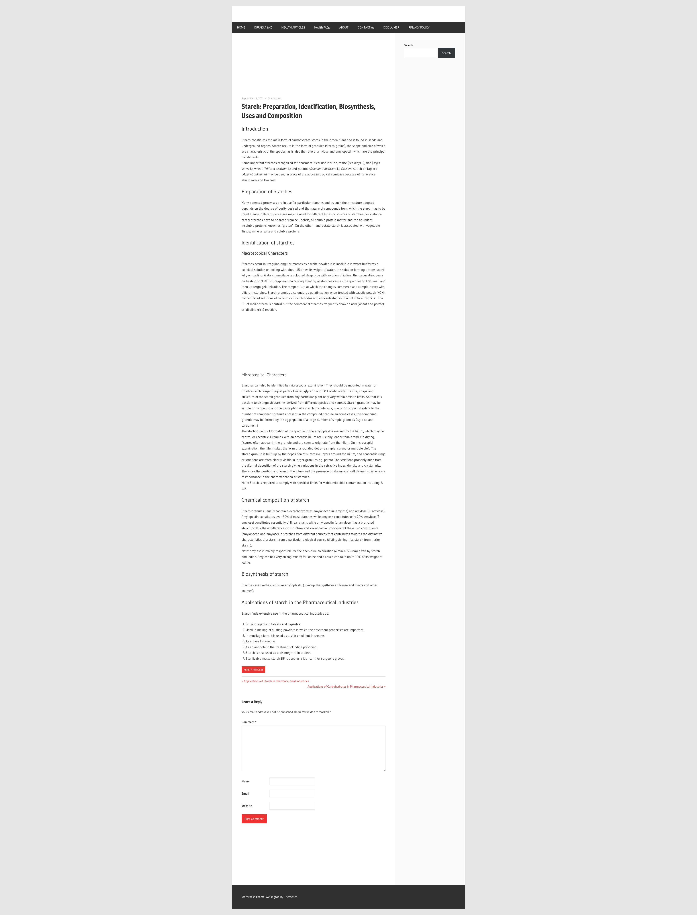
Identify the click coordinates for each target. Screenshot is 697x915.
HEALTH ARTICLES (293, 27)
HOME (241, 27)
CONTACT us (366, 27)
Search (408, 45)
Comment (249, 722)
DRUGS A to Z (263, 27)
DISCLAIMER (391, 27)
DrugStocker (275, 98)
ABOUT (343, 27)
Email (245, 793)
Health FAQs (322, 27)
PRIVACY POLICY (419, 27)
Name (245, 781)
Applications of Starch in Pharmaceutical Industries (276, 681)
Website (247, 806)
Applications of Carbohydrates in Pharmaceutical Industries (345, 686)
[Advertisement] (314, 69)
